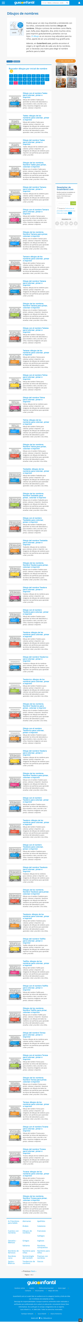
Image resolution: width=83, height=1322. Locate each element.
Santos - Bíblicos (11, 1262)
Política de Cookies (62, 213)
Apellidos (41, 1221)
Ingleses (40, 1241)
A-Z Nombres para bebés (13, 1222)
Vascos (40, 1261)
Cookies (32, 1288)
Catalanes (41, 1226)
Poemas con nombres (42, 1257)
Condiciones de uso (68, 211)
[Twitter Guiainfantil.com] (71, 223)
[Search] (67, 3)
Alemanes (27, 1221)
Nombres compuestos (42, 1246)
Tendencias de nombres (29, 1262)
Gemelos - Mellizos (12, 1241)
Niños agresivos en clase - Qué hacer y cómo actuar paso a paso (61, 68)
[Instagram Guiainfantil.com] (66, 223)
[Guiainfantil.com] (24, 4)
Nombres (17, 61)
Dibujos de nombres (27, 1232)
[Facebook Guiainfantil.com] (57, 223)
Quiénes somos (19, 1288)
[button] (8, 3)
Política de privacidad (46, 1288)
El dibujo (35, 36)
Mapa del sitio (53, 1291)
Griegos (26, 1241)
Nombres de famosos (13, 1252)
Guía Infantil (42, 1314)
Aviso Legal (62, 1288)
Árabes (25, 1226)
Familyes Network (27, 1314)
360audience (47, 1318)
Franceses (41, 1231)
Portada (9, 61)
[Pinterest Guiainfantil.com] (61, 223)
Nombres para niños (43, 1252)
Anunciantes (39, 1291)
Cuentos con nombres (13, 1232)
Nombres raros (12, 1257)
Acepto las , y (66, 211)
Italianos (26, 1245)
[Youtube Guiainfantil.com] (75, 223)
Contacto (28, 1291)
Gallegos (41, 1236)
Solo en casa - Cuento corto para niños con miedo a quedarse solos (61, 80)
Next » (33, 1271)
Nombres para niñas (29, 1252)
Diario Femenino (56, 1314)
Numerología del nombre (28, 1257)
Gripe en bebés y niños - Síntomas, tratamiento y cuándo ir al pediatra (72, 69)
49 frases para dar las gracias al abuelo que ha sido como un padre (72, 81)
